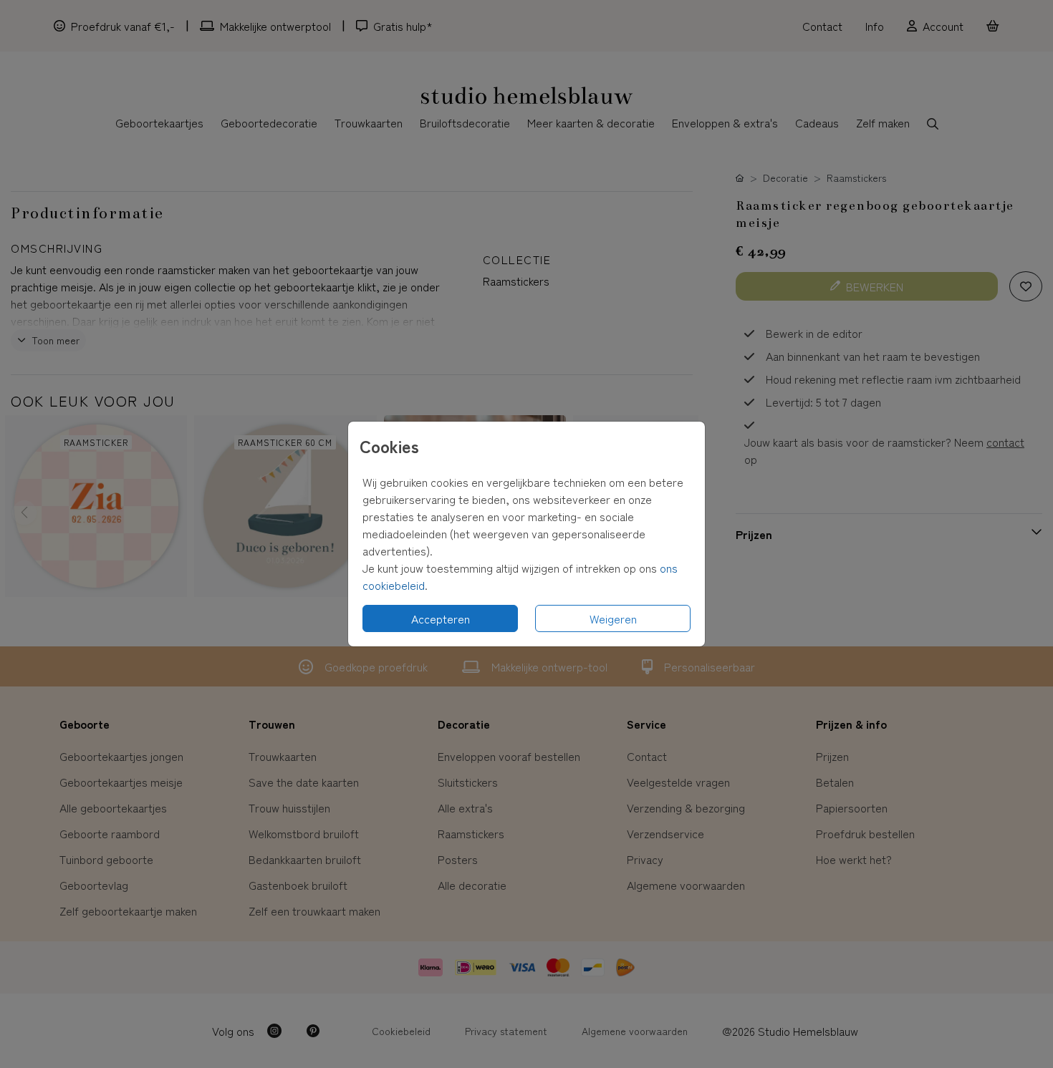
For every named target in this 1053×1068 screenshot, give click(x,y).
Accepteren (440, 618)
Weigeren (613, 618)
